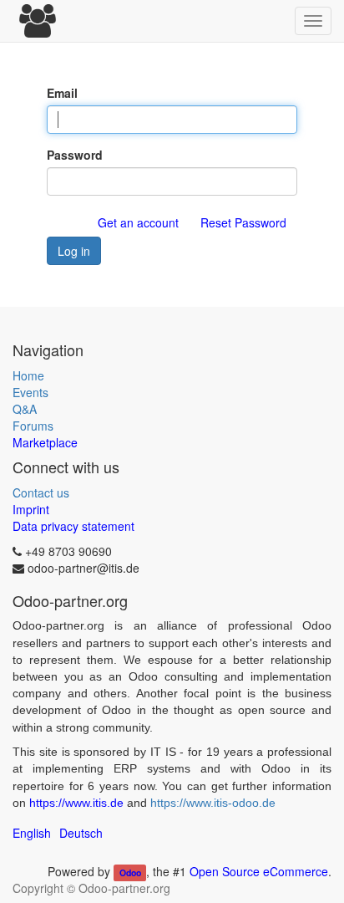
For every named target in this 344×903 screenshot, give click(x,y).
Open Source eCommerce (259, 871)
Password (75, 154)
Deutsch (81, 832)
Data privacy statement (73, 526)
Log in (74, 250)
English (32, 832)
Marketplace (45, 442)
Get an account (138, 222)
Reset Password (243, 222)
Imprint (31, 509)
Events (30, 392)
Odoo (130, 872)
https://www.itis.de (76, 802)
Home (28, 375)
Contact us (41, 492)
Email (62, 92)
